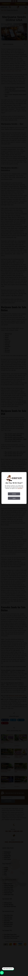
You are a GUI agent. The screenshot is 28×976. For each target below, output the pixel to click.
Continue (14, 493)
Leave (14, 498)
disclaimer (20, 488)
